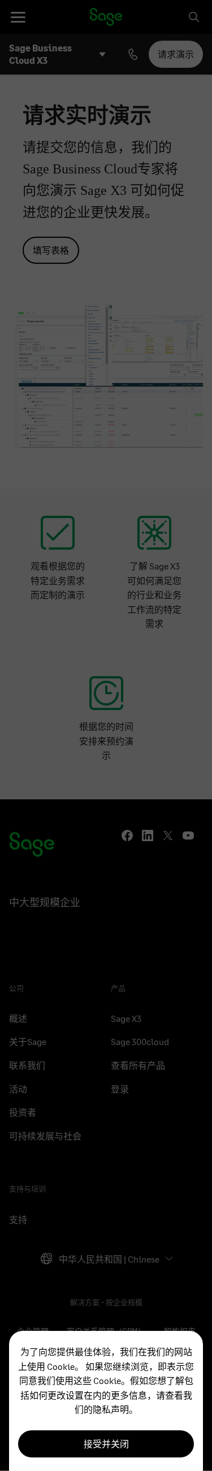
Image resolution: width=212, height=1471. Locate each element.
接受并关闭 (106, 1443)
